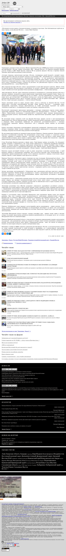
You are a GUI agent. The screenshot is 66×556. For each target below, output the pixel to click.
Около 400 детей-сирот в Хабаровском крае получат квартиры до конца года (18, 375)
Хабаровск (41, 465)
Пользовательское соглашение (7, 503)
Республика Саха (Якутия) (46, 463)
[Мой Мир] (8, 33)
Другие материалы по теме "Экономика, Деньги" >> (16, 331)
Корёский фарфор (5, 392)
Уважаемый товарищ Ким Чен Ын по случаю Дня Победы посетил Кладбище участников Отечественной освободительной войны (29, 388)
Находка (29, 460)
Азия (4, 454)
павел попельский (59, 407)
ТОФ (22, 465)
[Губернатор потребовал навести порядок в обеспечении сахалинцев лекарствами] (4, 268)
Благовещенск (48, 454)
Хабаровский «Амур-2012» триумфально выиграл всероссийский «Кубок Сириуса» (20, 378)
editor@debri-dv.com (38, 506)
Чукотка (5, 467)
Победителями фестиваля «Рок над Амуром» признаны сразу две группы (18, 382)
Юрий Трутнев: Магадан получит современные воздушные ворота (31, 251)
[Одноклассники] (5, 33)
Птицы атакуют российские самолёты (12, 352)
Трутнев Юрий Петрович (20, 240)
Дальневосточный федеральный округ (38, 240)
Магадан (10, 460)
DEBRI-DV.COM (10, 543)
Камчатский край (34, 458)
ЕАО (10, 458)
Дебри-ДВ (5, 3)
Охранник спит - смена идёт (8, 440)
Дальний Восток (54, 240)
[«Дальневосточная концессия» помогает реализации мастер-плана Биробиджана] (4, 277)
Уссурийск (34, 465)
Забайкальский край (23, 458)
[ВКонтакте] (3, 33)
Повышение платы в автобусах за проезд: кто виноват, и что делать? (16, 426)
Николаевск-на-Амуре (37, 460)
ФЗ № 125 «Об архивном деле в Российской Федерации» (45, 511)
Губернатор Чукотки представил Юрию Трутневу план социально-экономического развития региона (31, 323)
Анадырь (23, 454)
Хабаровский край (53, 465)
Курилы (4, 460)
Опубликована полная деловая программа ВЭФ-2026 (13, 376)
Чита (62, 465)
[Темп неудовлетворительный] (4, 261)
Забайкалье (15, 458)
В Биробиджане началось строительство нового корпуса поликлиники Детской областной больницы (23, 373)
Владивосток (59, 454)
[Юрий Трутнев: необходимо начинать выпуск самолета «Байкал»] (4, 319)
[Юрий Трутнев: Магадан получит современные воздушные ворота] (4, 254)
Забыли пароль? (14, 10)
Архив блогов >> (7, 429)
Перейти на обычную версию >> (13, 22)
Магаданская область (20, 460)
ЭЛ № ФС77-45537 (27, 509)
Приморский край (18, 463)
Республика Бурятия (31, 463)
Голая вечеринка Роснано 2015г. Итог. (10, 408)
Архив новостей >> (7, 396)
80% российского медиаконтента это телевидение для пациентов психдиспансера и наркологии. (22, 442)
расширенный (26, 13)
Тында (25, 465)
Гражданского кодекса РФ (22, 514)
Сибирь (19, 465)
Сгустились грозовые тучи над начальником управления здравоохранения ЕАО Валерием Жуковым (30, 359)
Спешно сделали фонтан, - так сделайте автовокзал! (16, 356)
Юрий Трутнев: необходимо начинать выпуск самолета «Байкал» (30, 316)
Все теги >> (5, 469)
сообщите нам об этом (25, 538)
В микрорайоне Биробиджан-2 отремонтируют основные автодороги (16, 371)
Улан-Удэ (29, 465)
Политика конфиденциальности (18, 503)
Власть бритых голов (8, 354)
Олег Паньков (60, 427)
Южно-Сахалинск (15, 467)
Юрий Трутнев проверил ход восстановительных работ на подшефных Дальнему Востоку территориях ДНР (32, 292)
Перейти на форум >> (8, 444)
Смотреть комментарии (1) (24, 243)
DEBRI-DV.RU (16, 543)
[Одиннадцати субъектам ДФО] (4, 311)
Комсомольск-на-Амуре (50, 458)
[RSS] (1, 499)
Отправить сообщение (27, 506)
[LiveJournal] (10, 33)
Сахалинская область (10, 465)
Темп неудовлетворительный (17, 258)
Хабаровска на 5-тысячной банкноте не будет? (15, 338)
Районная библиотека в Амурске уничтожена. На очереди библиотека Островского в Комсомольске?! (24, 405)
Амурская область (13, 454)
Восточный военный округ (11, 456)
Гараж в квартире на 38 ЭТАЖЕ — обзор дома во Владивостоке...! (20, 340)
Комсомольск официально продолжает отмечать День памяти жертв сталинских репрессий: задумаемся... (24, 419)
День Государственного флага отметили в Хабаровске (13, 380)
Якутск (25, 467)
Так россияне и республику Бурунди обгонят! (15, 349)
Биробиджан (37, 454)
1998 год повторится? (8, 345)
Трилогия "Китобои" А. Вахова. (9, 438)
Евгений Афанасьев (58, 410)
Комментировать (8, 243)
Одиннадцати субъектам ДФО (17, 308)
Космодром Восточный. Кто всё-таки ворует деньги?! (17, 347)
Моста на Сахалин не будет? (10, 342)
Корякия (61, 458)
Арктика (29, 454)
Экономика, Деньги (7, 240)
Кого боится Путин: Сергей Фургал (9, 422)
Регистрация (5, 10)
